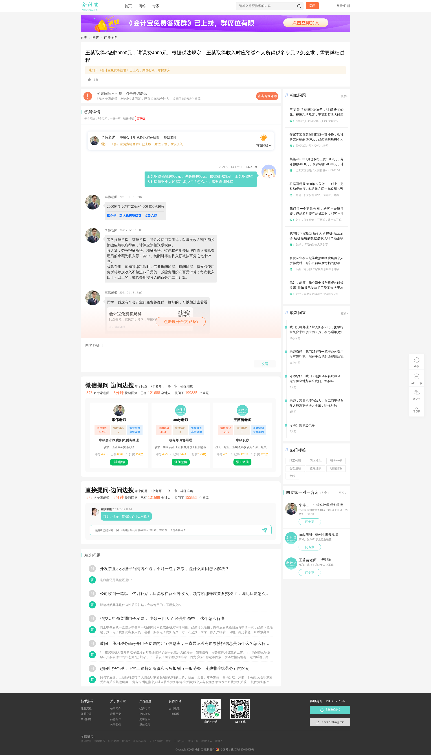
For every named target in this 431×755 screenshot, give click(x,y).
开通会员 (86, 713)
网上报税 (315, 460)
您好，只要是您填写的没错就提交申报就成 (318, 294)
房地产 (219, 741)
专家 (156, 6)
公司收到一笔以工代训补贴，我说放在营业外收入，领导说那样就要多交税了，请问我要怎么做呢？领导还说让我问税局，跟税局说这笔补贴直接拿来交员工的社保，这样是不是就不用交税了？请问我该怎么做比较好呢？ (186, 593)
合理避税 (295, 468)
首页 (128, 6)
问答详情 (110, 37)
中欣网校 (174, 713)
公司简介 (115, 708)
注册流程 (86, 708)
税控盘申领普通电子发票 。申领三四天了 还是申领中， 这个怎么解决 (162, 618)
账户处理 (113, 741)
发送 (264, 364)
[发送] (264, 530)
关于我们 (115, 724)
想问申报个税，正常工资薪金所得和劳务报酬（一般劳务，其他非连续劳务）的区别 (174, 668)
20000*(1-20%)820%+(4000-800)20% (314, 120)
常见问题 (86, 719)
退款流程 (144, 724)
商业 (168, 741)
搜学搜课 (100, 741)
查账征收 (315, 468)
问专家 (309, 521)
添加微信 (119, 462)
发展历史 (115, 713)
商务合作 (115, 719)
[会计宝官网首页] (90, 9)
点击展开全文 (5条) (181, 321)
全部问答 (144, 713)
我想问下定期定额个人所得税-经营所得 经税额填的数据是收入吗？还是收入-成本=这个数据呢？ (316, 238)
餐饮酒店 (206, 741)
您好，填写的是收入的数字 (309, 244)
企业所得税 (139, 741)
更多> (344, 96)
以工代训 (295, 460)
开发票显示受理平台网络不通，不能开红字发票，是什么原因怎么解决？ (164, 568)
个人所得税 (156, 741)
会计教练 (174, 708)
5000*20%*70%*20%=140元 (309, 145)
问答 (142, 6)
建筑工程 (193, 741)
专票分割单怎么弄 (302, 425)
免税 (292, 476)
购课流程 (144, 719)
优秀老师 (144, 708)
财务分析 (336, 460)
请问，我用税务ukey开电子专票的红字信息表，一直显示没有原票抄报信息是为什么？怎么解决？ (186, 643)
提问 (312, 5)
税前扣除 (336, 468)
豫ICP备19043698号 (242, 749)
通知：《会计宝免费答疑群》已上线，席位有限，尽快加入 (129, 70)
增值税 (126, 741)
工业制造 (179, 741)
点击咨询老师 (267, 96)
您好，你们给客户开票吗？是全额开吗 (315, 219)
